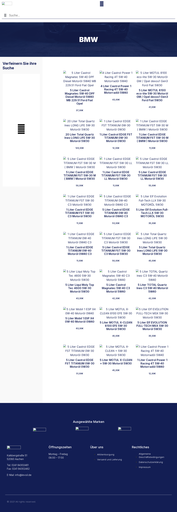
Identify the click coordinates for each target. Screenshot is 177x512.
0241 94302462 (21, 468)
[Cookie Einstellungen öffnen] (7, 507)
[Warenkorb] (134, 4)
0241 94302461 (20, 465)
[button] (159, 4)
